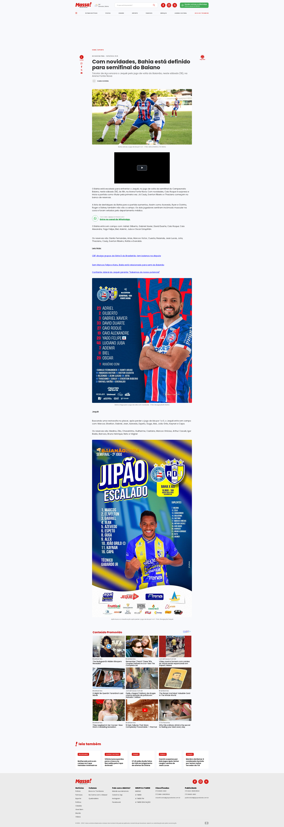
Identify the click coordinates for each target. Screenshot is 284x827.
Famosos (78, 795)
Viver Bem (79, 809)
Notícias (79, 788)
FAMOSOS (149, 13)
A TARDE (138, 795)
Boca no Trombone (96, 791)
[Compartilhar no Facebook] (81, 67)
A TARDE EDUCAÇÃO (143, 802)
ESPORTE (135, 13)
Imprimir (202, 59)
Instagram (116, 798)
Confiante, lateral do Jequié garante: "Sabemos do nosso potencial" (126, 272)
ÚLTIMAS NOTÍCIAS (91, 13)
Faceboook (116, 802)
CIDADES (121, 13)
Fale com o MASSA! (121, 788)
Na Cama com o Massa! (98, 795)
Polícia (77, 791)
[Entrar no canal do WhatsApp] (95, 218)
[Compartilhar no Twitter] (81, 70)
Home (94, 50)
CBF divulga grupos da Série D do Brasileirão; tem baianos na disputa (126, 255)
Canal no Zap (117, 795)
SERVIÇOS (163, 13)
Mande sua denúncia (120, 791)
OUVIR (81, 60)
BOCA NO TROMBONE (202, 13)
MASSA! (138, 791)
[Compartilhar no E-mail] (82, 73)
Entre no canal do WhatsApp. (115, 219)
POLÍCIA (107, 13)
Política (78, 802)
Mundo (78, 813)
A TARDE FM (139, 798)
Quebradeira (93, 798)
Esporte (101, 50)
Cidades (78, 806)
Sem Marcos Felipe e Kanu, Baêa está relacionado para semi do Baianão (128, 264)
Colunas (93, 788)
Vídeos (78, 817)
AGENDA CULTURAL (181, 13)
